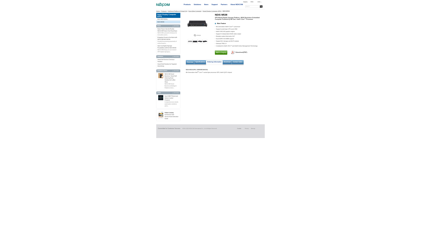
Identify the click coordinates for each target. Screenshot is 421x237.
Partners (224, 4)
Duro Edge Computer (195, 11)
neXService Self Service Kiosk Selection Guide (171, 116)
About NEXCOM (236, 4)
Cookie (239, 128)
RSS (252, 2)
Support (214, 4)
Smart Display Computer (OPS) (212, 11)
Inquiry (245, 2)
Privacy (247, 128)
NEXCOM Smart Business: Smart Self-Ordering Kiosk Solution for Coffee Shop (171, 78)
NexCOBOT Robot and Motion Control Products (171, 98)
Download (227, 62)
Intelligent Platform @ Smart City (177, 11)
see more (176, 25)
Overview (190, 62)
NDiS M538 (160, 22)
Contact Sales (237, 62)
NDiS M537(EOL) (162, 19)
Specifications (200, 62)
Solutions (197, 4)
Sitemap (253, 128)
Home (158, 11)
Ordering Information (214, 62)
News (206, 4)
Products (187, 4)
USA (259, 2)
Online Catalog (169, 112)
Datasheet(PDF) (241, 52)
